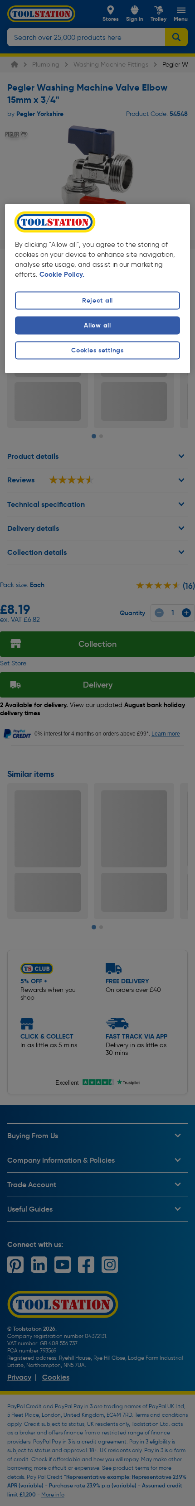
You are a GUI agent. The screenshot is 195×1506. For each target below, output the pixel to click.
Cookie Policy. (61, 274)
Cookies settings (97, 350)
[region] (97, 288)
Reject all (97, 300)
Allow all (97, 325)
